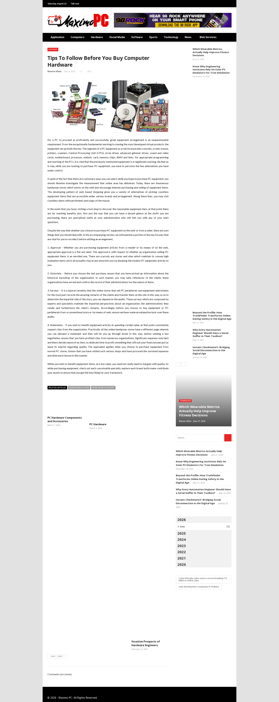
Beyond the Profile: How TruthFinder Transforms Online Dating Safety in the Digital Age (212, 315)
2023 (181, 545)
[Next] (183, 364)
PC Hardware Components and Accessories (64, 419)
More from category (103, 387)
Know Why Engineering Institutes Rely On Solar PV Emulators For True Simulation (211, 69)
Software (137, 37)
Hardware (97, 37)
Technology (171, 37)
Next (60, 656)
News (188, 37)
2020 (181, 564)
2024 (181, 539)
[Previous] (178, 364)
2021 (181, 558)
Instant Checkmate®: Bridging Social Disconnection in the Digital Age (211, 350)
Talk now (75, 3)
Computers (77, 37)
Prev (53, 656)
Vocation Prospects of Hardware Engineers (145, 643)
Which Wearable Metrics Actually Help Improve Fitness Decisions (211, 52)
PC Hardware (97, 424)
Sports (153, 37)
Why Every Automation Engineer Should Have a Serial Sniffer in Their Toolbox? (210, 333)
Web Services (208, 37)
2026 (181, 519)
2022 (181, 551)
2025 (181, 533)
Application (57, 37)
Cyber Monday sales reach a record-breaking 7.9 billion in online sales (203, 579)
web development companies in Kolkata (199, 586)
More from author (79, 387)
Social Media (117, 37)
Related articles (57, 387)
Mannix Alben (54, 71)
